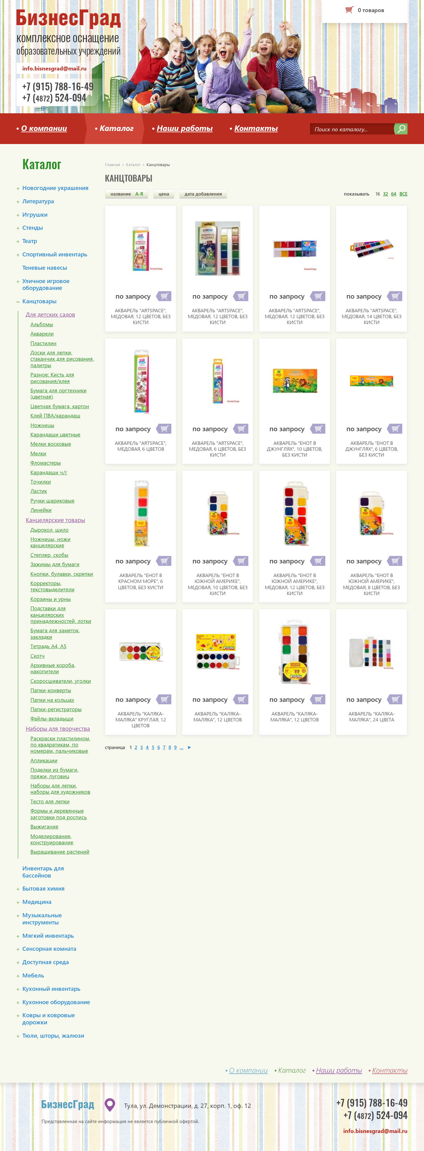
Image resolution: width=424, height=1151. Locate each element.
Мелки (38, 453)
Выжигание (44, 827)
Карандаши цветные (55, 434)
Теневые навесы (44, 267)
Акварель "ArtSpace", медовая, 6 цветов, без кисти (217, 449)
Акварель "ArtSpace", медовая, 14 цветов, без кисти (372, 316)
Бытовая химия (43, 888)
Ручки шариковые (52, 501)
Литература (38, 201)
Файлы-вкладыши (52, 718)
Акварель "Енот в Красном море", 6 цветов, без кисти (140, 581)
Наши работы (185, 127)
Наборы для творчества (58, 728)
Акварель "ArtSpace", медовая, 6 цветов (140, 446)
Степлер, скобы (49, 555)
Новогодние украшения (55, 188)
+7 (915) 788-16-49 (57, 86)
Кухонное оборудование (56, 1002)
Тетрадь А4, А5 (48, 646)
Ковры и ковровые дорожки (48, 1019)
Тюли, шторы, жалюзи (53, 1035)
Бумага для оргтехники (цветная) (58, 393)
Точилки (40, 482)
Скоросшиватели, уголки (60, 681)
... (181, 747)
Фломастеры (45, 463)
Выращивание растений (59, 852)
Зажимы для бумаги (54, 564)
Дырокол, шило (49, 530)
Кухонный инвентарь (51, 988)
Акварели (42, 334)
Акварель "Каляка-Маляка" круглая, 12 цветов (140, 719)
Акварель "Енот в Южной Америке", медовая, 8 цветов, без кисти (371, 584)
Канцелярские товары (55, 520)
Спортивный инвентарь (54, 254)
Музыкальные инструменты (42, 919)
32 (385, 194)
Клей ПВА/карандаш (55, 416)
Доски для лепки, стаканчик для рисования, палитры (62, 359)
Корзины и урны (50, 599)
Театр (29, 241)
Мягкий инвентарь (48, 935)
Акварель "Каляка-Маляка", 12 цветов (217, 716)
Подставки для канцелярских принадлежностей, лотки (60, 614)
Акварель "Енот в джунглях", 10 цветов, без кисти (294, 449)
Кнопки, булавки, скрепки (61, 574)
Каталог (116, 127)
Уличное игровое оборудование (46, 285)
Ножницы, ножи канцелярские (50, 542)
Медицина (37, 901)
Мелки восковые (50, 444)
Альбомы (41, 324)
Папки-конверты (50, 690)
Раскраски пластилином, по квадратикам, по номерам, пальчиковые (60, 744)
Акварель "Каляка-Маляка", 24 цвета (372, 716)
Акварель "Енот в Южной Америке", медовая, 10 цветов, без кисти (218, 584)
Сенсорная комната (49, 948)
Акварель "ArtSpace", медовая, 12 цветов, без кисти (141, 316)
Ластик (38, 491)
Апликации (43, 760)
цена (164, 194)
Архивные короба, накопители (52, 668)
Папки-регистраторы (56, 709)
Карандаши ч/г (48, 472)
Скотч (37, 656)
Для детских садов (50, 314)
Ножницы (42, 425)
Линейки (41, 510)
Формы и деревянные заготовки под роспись (58, 814)
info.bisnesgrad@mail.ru (54, 68)
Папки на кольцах (52, 700)
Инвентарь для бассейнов (43, 872)
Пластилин (43, 343)
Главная (112, 164)
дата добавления (203, 194)
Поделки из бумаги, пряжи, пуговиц (54, 773)
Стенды (32, 227)
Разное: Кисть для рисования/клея (52, 378)
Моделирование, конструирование (51, 839)
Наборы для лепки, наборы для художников (60, 789)
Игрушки (34, 214)
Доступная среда (45, 962)
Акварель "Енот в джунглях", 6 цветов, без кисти (371, 449)
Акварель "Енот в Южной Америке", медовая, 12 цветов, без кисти (295, 584)
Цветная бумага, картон (59, 406)
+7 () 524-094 (54, 98)
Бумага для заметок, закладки (55, 633)
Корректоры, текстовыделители (52, 586)
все (403, 194)
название (127, 194)
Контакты (256, 127)
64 (393, 194)
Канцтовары (39, 301)
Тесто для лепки (50, 801)
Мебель (33, 975)
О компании (44, 127)
